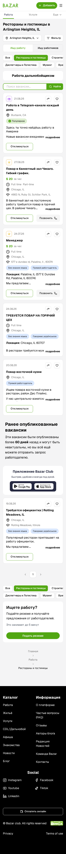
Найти (57, 86)
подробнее (52, 137)
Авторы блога (45, 733)
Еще (55, 14)
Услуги (33, 14)
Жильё (7, 713)
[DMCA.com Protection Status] (56, 823)
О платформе (45, 705)
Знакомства (11, 745)
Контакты (42, 762)
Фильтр (56, 38)
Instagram (15, 780)
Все (7, 57)
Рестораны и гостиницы (31, 57)
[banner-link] (33, 480)
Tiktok (44, 788)
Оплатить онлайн (35, 811)
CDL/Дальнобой (14, 729)
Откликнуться (19, 146)
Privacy (8, 833)
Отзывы (41, 725)
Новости (9, 753)
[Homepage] (10, 5)
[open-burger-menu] (61, 5)
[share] (48, 99)
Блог (6, 761)
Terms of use (54, 833)
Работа (8, 14)
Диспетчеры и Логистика (20, 65)
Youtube (13, 788)
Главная (33, 651)
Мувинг (47, 65)
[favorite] (57, 99)
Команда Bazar (46, 754)
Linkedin (13, 796)
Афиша (8, 737)
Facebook (46, 780)
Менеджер (14, 240)
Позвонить (46, 218)
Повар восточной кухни (24, 372)
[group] (33, 48)
